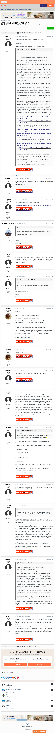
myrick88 (8, 36)
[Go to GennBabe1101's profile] (8, 186)
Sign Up (50, 5)
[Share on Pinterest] (18, 678)
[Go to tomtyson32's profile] (3, 685)
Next (30, 32)
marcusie (8, 484)
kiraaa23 (8, 696)
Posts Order (50, 28)
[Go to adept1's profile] (8, 262)
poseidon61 (8, 371)
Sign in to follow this (6, 20)
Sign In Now (39, 664)
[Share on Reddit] (13, 678)
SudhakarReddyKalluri (8, 224)
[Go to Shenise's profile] (3, 706)
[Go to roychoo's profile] (8, 284)
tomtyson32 (9, 685)
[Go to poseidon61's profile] (8, 378)
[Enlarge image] (47, 181)
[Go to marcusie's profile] (8, 492)
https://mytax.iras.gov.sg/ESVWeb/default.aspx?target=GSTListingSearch (33, 205)
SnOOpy (8, 308)
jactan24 (8, 392)
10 (24, 32)
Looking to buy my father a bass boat (13, 689)
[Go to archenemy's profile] (3, 24)
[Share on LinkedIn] (2, 678)
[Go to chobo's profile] (8, 624)
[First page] (2, 33)
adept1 (8, 255)
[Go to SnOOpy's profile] (8, 316)
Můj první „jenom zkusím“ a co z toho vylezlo (15, 694)
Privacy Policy (25, 726)
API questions (8, 700)
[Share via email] (15, 678)
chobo (8, 616)
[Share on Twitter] (4, 678)
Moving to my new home (11, 684)
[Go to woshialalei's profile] (8, 513)
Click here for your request (19, 175)
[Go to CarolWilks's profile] (3, 690)
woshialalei (8, 506)
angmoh (8, 200)
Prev (5, 32)
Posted (21, 36)
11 (27, 32)
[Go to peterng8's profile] (8, 435)
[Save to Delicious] (11, 678)
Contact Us (30, 726)
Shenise (8, 707)
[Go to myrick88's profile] (8, 44)
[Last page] (33, 33)
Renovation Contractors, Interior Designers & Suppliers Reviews (34, 24)
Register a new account (15, 664)
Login (43, 5)
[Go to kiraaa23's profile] (3, 695)
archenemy (10, 24)
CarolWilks (9, 690)
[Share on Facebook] (7, 678)
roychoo (8, 276)
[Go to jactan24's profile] (8, 400)
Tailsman (7, 705)
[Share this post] (52, 36)
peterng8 (8, 427)
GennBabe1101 (8, 178)
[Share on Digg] (9, 678)
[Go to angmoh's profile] (8, 207)
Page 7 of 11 (37, 32)
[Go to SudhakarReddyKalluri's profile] (8, 233)
